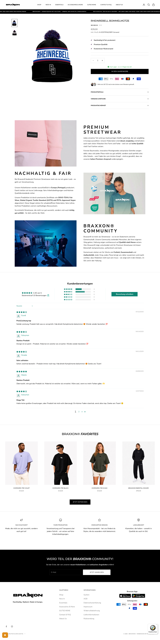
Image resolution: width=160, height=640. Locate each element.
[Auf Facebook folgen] (6, 626)
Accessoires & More (75, 4)
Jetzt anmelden (97, 572)
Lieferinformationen (91, 614)
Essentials (59, 4)
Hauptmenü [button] (63, 590)
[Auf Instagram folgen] (12, 626)
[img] (21, 312)
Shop (39, 4)
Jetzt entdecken (80, 502)
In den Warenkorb (119, 71)
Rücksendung (89, 618)
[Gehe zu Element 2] (14, 33)
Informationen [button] (90, 590)
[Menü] (156, 625)
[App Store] (125, 596)
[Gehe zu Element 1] (14, 23)
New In (48, 4)
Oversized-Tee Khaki (99, 488)
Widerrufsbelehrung (92, 610)
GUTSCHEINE (91, 4)
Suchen (86, 595)
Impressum (88, 606)
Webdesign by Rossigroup (146, 634)
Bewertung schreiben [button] (124, 294)
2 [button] (78, 411)
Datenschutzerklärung (92, 603)
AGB (85, 599)
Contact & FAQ (105, 4)
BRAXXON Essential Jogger (138, 488)
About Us (119, 4)
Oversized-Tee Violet (21, 488)
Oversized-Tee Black (60, 488)
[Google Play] (138, 596)
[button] (68, 289)
